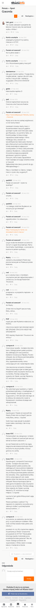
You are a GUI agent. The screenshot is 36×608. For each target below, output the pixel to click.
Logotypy (27, 598)
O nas (21, 598)
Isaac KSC (10, 434)
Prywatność (14, 600)
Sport (12, 8)
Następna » (29, 16)
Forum (5, 8)
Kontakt (15, 598)
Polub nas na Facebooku (19, 594)
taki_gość (9, 22)
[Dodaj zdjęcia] (6, 579)
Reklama (8, 598)
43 (22, 16)
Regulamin (22, 600)
